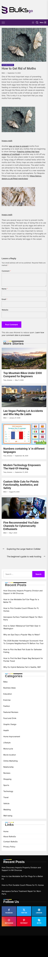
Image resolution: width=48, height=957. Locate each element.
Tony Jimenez (7, 380)
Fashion (6, 706)
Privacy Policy (9, 847)
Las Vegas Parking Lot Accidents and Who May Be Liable (23, 412)
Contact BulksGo (10, 841)
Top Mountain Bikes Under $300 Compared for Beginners (22, 374)
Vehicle (6, 803)
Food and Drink (9, 718)
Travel (5, 797)
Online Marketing (10, 761)
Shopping (7, 779)
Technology (8, 791)
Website (5, 310)
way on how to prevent (19, 146)
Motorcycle (8, 749)
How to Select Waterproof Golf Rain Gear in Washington (21, 627)
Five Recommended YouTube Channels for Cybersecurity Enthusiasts (21, 526)
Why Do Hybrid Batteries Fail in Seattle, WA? (22, 667)
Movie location (9, 755)
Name (5, 289)
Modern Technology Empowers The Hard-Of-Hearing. (22, 467)
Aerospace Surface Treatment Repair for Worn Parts (23, 618)
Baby (5, 682)
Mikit (3, 73)
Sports (6, 785)
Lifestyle (6, 742)
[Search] (37, 22)
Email (4, 299)
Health (6, 730)
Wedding (7, 809)
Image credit (7, 141)
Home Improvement (11, 736)
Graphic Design (9, 724)
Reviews (6, 773)
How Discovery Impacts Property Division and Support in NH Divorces (23, 591)
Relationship (8, 767)
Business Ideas (9, 688)
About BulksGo (9, 836)
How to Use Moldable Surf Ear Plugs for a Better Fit (21, 600)
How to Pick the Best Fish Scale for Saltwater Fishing (22, 650)
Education (7, 694)
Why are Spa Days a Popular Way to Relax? (21, 634)
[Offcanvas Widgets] (3, 22)
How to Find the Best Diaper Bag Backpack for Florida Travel (23, 659)
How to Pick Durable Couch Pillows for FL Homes (21, 609)
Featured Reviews (7, 65)
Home (5, 831)
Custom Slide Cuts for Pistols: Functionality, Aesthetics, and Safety (21, 485)
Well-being (7, 816)
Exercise (6, 700)
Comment (6, 271)
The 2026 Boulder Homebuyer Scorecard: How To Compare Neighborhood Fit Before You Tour (23, 642)
